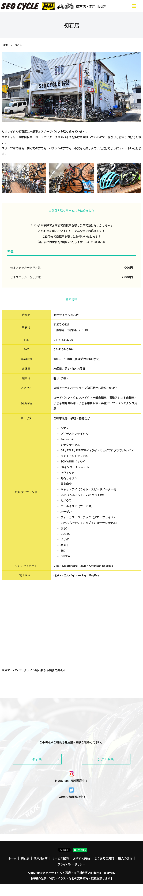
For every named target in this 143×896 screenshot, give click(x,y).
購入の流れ (125, 858)
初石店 (37, 759)
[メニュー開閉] (134, 6)
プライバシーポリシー (71, 864)
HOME (5, 45)
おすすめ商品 (81, 858)
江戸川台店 (106, 759)
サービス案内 (60, 858)
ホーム (12, 858)
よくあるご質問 (104, 858)
